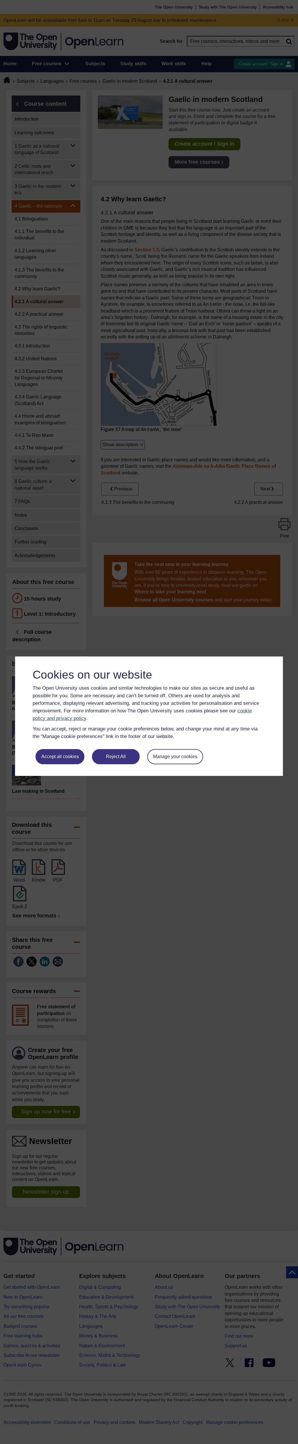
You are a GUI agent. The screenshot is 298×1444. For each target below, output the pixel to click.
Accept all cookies (60, 756)
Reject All (116, 756)
